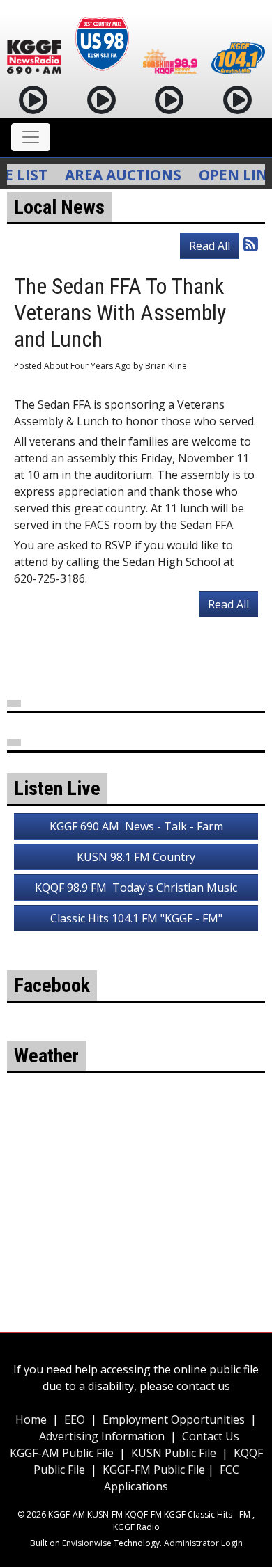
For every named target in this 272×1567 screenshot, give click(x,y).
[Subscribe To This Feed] (250, 243)
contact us (203, 1386)
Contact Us (210, 1436)
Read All (209, 245)
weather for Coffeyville (136, 1231)
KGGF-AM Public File (62, 1452)
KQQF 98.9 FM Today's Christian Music (136, 887)
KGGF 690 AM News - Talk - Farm (136, 826)
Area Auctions (113, 174)
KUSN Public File (173, 1452)
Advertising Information (102, 1436)
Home (31, 1419)
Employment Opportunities (174, 1419)
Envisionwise (87, 1543)
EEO (74, 1419)
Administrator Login (203, 1543)
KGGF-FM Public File (155, 1469)
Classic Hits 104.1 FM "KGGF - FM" (136, 918)
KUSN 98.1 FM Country (136, 857)
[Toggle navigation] (30, 137)
